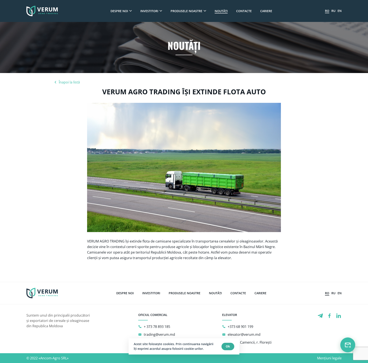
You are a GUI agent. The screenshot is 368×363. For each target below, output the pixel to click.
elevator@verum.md (244, 334)
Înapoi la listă (69, 82)
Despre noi (119, 11)
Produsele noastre (186, 11)
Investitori (149, 11)
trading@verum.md (159, 334)
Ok (228, 346)
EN (340, 11)
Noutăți (221, 11)
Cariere (266, 11)
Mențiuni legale (329, 358)
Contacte (244, 11)
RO (327, 11)
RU (333, 11)
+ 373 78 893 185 (157, 326)
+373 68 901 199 (240, 326)
